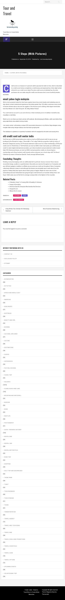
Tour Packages (9, 491)
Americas (7, 299)
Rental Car (8, 443)
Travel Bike (8, 532)
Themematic (45, 594)
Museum (7, 402)
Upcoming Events (10, 566)
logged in (12, 229)
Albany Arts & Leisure (15, 191)
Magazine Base (50, 592)
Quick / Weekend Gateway (12, 429)
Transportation (10, 512)
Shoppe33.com (13, 189)
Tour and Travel (9, 10)
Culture (7, 340)
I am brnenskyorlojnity (46, 59)
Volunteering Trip (10, 573)
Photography (9, 423)
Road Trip (7, 457)
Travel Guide (8, 553)
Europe (6, 354)
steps (24, 195)
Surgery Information (15, 184)
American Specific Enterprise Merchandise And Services (25, 186)
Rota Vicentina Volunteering (51, 209)
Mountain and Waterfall (12, 395)
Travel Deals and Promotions (14, 539)
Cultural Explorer (10, 334)
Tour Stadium (18, 199)
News (6, 409)
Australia (7, 313)
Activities (7, 286)
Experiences (8, 361)
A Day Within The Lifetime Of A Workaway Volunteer (17, 210)
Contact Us (8, 254)
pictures (17, 195)
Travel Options (9, 559)
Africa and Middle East (12, 292)
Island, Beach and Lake (12, 388)
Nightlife (7, 416)
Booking (7, 327)
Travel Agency (9, 518)
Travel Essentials (10, 546)
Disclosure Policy (10, 258)
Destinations (8, 347)
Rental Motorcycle (11, 450)
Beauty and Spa (9, 320)
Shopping (7, 464)
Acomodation (9, 279)
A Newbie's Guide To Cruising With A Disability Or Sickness (25, 182)
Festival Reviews (10, 368)
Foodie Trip (8, 375)
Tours (6, 505)
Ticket (6, 484)
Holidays (7, 381)
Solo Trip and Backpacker (13, 470)
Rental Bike (8, 436)
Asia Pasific (8, 306)
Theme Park (8, 477)
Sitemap (7, 263)
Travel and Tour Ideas (12, 525)
